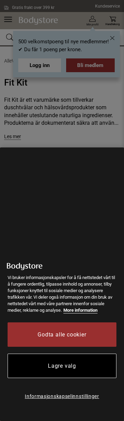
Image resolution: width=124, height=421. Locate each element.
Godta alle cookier (62, 334)
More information (80, 310)
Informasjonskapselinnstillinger (62, 396)
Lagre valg (62, 366)
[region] (62, 284)
